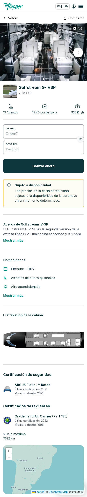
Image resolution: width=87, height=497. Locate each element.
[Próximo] (78, 52)
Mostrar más (13, 240)
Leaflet (39, 491)
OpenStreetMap (58, 491)
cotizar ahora (43, 166)
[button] (9, 451)
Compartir (76, 18)
